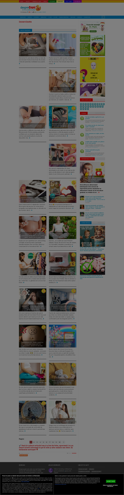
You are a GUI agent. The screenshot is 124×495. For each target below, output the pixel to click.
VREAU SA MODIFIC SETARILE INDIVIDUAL (110, 486)
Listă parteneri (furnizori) (60, 484)
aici (38, 488)
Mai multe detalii (25, 481)
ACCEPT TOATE (111, 481)
